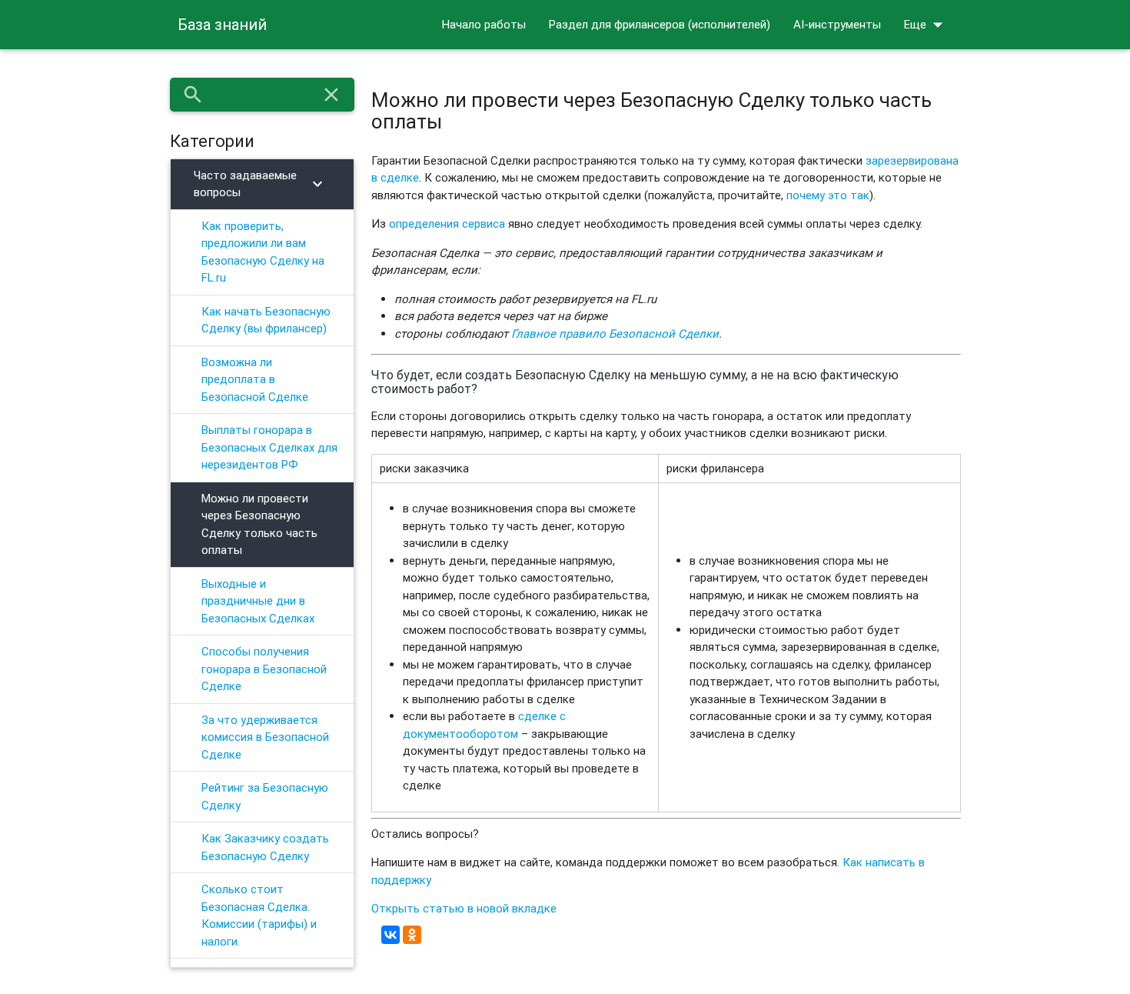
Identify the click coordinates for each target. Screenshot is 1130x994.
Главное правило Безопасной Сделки (615, 333)
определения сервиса (447, 223)
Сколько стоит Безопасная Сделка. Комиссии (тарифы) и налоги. (259, 915)
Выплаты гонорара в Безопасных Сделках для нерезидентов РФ (269, 447)
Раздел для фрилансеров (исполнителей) (659, 24)
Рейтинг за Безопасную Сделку (264, 796)
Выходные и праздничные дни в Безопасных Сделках (257, 600)
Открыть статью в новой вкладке (464, 908)
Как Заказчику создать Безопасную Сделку (265, 847)
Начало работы (484, 24)
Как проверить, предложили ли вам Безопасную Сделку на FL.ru (262, 251)
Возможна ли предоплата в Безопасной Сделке (254, 379)
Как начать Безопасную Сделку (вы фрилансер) (266, 320)
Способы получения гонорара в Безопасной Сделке (264, 668)
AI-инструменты (837, 24)
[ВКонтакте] (390, 935)
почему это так (827, 195)
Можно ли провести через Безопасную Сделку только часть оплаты (259, 524)
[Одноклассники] (412, 935)
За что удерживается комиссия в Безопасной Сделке (265, 737)
